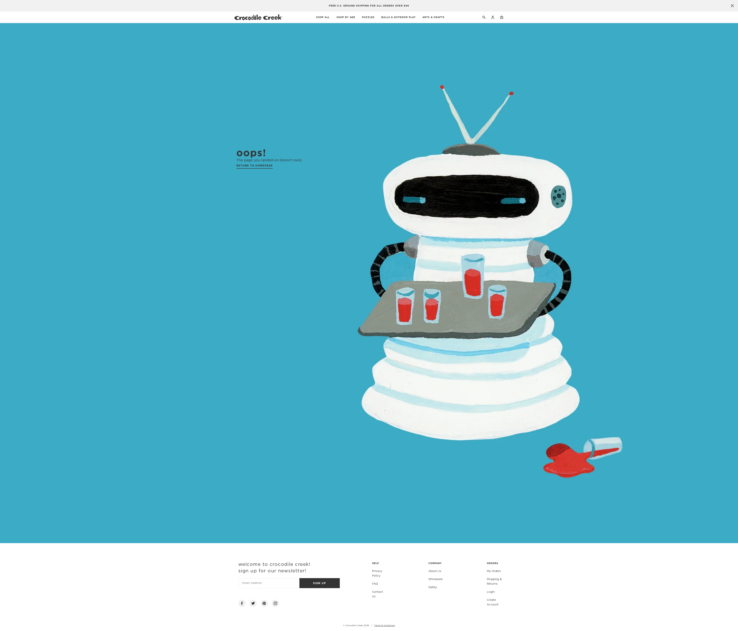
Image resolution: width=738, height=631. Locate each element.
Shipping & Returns (494, 581)
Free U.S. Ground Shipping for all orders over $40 (369, 6)
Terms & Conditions (384, 626)
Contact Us (377, 594)
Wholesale (435, 579)
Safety (432, 587)
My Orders (494, 571)
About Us (434, 571)
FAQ (375, 584)
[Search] (484, 17)
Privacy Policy (377, 573)
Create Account (493, 602)
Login (493, 17)
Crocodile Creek (354, 626)
